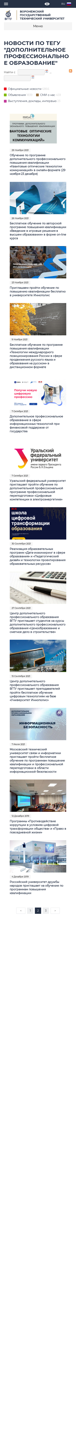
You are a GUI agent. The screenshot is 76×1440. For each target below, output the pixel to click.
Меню (38, 26)
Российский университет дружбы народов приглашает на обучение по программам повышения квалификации (36, 887)
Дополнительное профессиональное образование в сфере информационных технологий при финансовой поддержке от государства (36, 424)
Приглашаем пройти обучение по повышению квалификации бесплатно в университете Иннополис (38, 291)
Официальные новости (25, 89)
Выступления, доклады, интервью (32, 101)
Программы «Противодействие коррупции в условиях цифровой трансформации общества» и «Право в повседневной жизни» (38, 827)
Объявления (17, 95)
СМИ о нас (48, 95)
